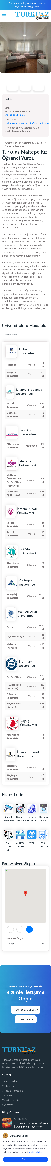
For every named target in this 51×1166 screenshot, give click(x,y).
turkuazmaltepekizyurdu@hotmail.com (27, 123)
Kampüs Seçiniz (16, 938)
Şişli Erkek (7, 1104)
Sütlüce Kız (8, 1095)
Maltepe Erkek (10, 1081)
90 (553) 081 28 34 (16, 115)
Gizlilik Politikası (36, 1152)
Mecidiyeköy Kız (11, 1100)
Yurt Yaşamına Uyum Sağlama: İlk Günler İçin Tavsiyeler (31, 1125)
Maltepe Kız (8, 1086)
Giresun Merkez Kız (12, 1090)
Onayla (25, 1159)
